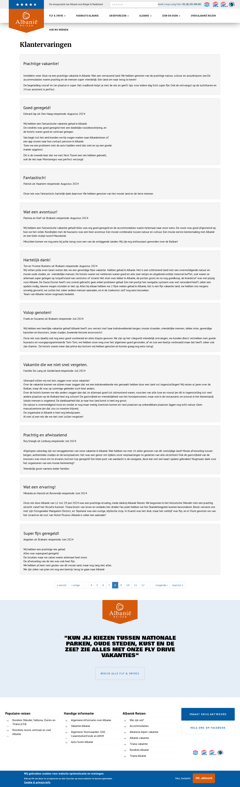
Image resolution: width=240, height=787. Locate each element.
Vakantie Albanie (80, 726)
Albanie (144, 15)
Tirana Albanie (138, 755)
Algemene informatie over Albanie (91, 720)
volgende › (161, 585)
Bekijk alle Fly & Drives (120, 673)
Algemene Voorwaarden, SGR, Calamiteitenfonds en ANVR (88, 734)
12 (143, 585)
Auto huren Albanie (82, 742)
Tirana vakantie (139, 744)
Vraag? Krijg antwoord (208, 714)
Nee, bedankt (183, 778)
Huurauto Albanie (87, 15)
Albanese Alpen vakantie (144, 732)
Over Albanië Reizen (203, 15)
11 (135, 585)
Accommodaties (139, 726)
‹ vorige (75, 585)
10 (127, 585)
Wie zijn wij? (137, 720)
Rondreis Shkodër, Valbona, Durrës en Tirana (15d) (33, 722)
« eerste (62, 585)
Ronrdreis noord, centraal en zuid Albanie (31, 732)
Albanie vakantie (139, 738)
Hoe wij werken (58, 29)
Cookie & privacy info (37, 782)
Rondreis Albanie (139, 749)
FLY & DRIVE (56, 15)
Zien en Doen (170, 15)
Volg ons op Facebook (208, 727)
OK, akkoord (204, 778)
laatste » (177, 585)
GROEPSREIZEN (118, 15)
